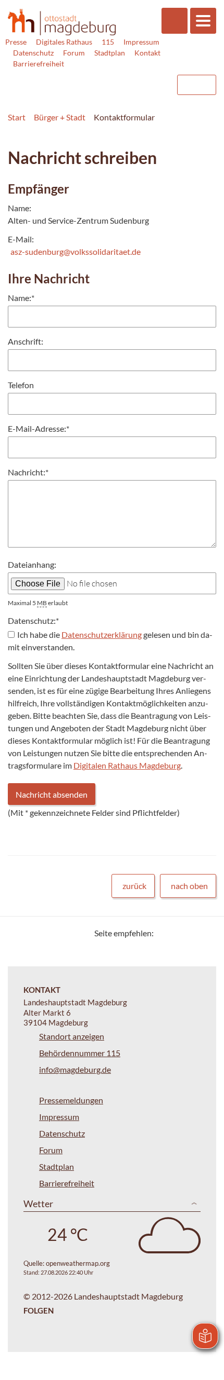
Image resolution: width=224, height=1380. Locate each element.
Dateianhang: (32, 564)
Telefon (21, 385)
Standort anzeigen (71, 1036)
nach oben (189, 886)
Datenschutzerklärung (101, 634)
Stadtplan (109, 52)
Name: (21, 298)
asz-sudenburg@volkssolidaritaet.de (75, 251)
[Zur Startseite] (62, 22)
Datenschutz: (33, 620)
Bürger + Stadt (59, 117)
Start (17, 117)
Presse (16, 41)
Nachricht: (28, 472)
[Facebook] (178, 933)
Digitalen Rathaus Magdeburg (127, 765)
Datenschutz (33, 52)
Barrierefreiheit (38, 63)
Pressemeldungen (71, 1100)
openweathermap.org (78, 1263)
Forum (74, 52)
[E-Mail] (191, 933)
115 (108, 41)
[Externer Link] (84, 80)
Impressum (141, 41)
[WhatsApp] (204, 933)
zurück (134, 886)
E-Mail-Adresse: (38, 428)
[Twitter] (165, 933)
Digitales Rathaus (64, 41)
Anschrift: (25, 341)
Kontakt (147, 52)
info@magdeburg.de (75, 1069)
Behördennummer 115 (79, 1053)
